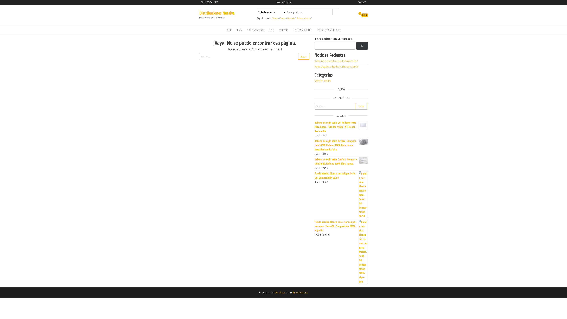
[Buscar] (362, 46)
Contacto (284, 30)
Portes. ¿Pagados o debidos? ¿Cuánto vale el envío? (336, 66)
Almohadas (291, 18)
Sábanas (275, 18)
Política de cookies (302, 30)
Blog (271, 30)
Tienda (239, 30)
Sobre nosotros (255, 30)
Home (228, 30)
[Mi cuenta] (353, 15)
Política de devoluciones (329, 30)
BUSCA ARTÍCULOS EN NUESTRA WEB (333, 39)
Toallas (282, 18)
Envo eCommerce (300, 292)
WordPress (280, 292)
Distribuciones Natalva (217, 13)
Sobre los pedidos (323, 81)
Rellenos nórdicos (303, 18)
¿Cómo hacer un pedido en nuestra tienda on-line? (336, 61)
